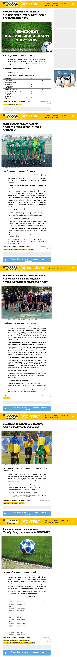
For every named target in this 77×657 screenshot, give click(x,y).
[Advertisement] (65, 18)
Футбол (32, 4)
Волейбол (34, 268)
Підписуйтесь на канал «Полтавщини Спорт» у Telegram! (28, 260)
